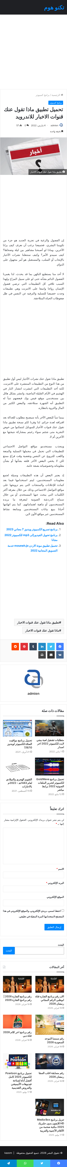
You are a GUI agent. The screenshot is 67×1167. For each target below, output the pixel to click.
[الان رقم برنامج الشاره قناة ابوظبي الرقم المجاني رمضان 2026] (49, 984)
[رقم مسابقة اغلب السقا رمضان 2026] (49, 1061)
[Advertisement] (33, 51)
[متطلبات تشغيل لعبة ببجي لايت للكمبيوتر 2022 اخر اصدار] (49, 728)
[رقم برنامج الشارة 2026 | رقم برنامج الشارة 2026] (17, 984)
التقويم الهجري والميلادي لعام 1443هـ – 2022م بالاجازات (19, 783)
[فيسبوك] (60, 646)
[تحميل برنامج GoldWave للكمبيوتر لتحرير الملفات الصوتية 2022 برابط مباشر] (49, 766)
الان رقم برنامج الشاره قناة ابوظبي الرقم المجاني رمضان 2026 (49, 1000)
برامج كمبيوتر (43, 94)
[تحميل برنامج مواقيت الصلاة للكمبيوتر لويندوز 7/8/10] (17, 728)
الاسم (60, 868)
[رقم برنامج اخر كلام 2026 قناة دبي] (17, 1021)
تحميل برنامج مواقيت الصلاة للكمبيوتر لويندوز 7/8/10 (19, 744)
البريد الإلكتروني (55, 882)
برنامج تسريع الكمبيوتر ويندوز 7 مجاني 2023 (32, 529)
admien (54, 125)
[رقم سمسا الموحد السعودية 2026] (49, 1025)
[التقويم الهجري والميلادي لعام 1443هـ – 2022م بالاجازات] (17, 767)
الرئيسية (56, 94)
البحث (61, 944)
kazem (8, 1152)
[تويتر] (51, 646)
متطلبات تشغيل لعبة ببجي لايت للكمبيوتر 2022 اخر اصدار (50, 743)
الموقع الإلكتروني (55, 896)
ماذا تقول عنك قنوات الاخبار (42, 630)
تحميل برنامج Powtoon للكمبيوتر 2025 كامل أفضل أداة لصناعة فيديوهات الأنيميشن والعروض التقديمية (18, 1080)
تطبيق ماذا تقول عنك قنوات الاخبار (38, 622)
